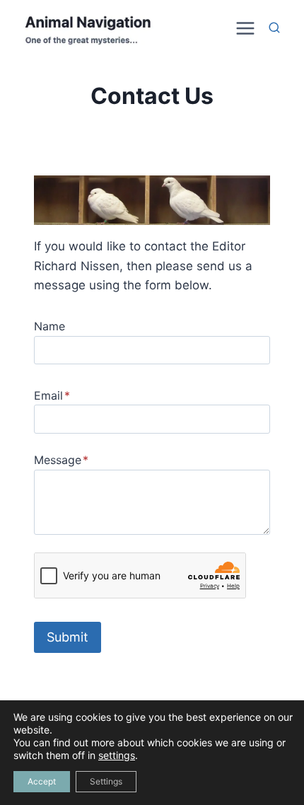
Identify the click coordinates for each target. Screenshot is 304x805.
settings (116, 755)
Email (52, 395)
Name (49, 326)
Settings (106, 781)
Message (61, 460)
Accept (42, 781)
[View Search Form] (274, 28)
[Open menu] (243, 27)
